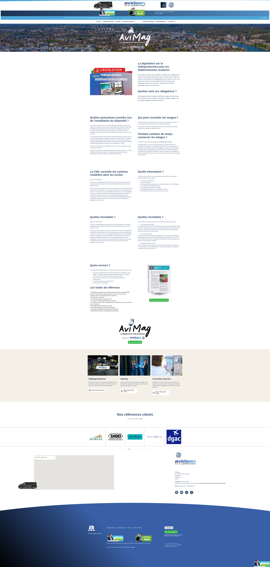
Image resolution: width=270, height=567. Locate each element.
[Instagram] (186, 492)
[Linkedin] (176, 492)
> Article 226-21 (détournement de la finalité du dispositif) (104, 309)
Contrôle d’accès (127, 21)
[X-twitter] (191, 492)
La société (171, 21)
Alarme (118, 21)
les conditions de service (169, 546)
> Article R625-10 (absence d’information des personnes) (104, 310)
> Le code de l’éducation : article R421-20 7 (101, 299)
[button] (132, 449)
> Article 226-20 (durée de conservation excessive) (102, 307)
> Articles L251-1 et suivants (97, 297)
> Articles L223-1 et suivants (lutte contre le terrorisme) (103, 295)
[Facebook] (181, 492)
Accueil (98, 21)
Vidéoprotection (108, 21)
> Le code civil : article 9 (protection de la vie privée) (103, 300)
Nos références (160, 21)
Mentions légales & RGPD (94, 533)
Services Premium (148, 21)
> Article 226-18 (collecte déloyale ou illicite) (101, 305)
